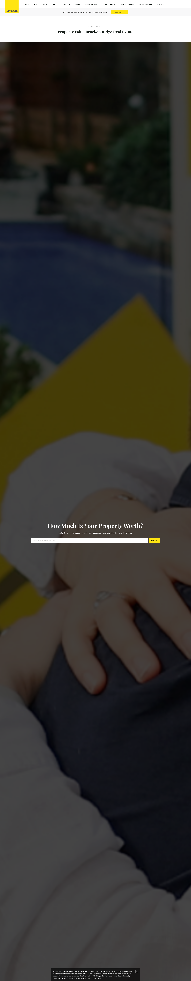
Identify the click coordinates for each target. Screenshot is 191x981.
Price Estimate (109, 4)
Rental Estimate (127, 4)
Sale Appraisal (91, 4)
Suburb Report (145, 4)
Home (26, 4)
